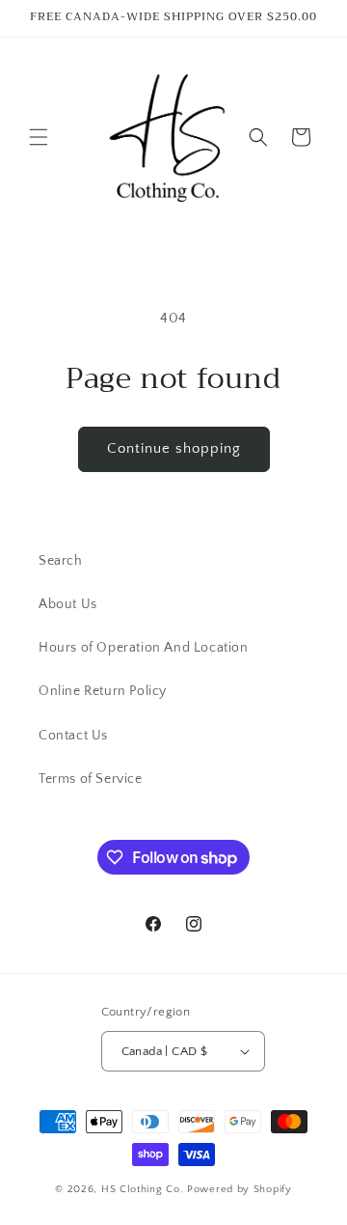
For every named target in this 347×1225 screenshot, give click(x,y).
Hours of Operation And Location (144, 647)
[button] (38, 137)
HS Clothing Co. (144, 1189)
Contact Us (73, 735)
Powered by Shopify (239, 1189)
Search (61, 561)
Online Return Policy (103, 691)
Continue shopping (174, 448)
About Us (68, 604)
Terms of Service (91, 779)
